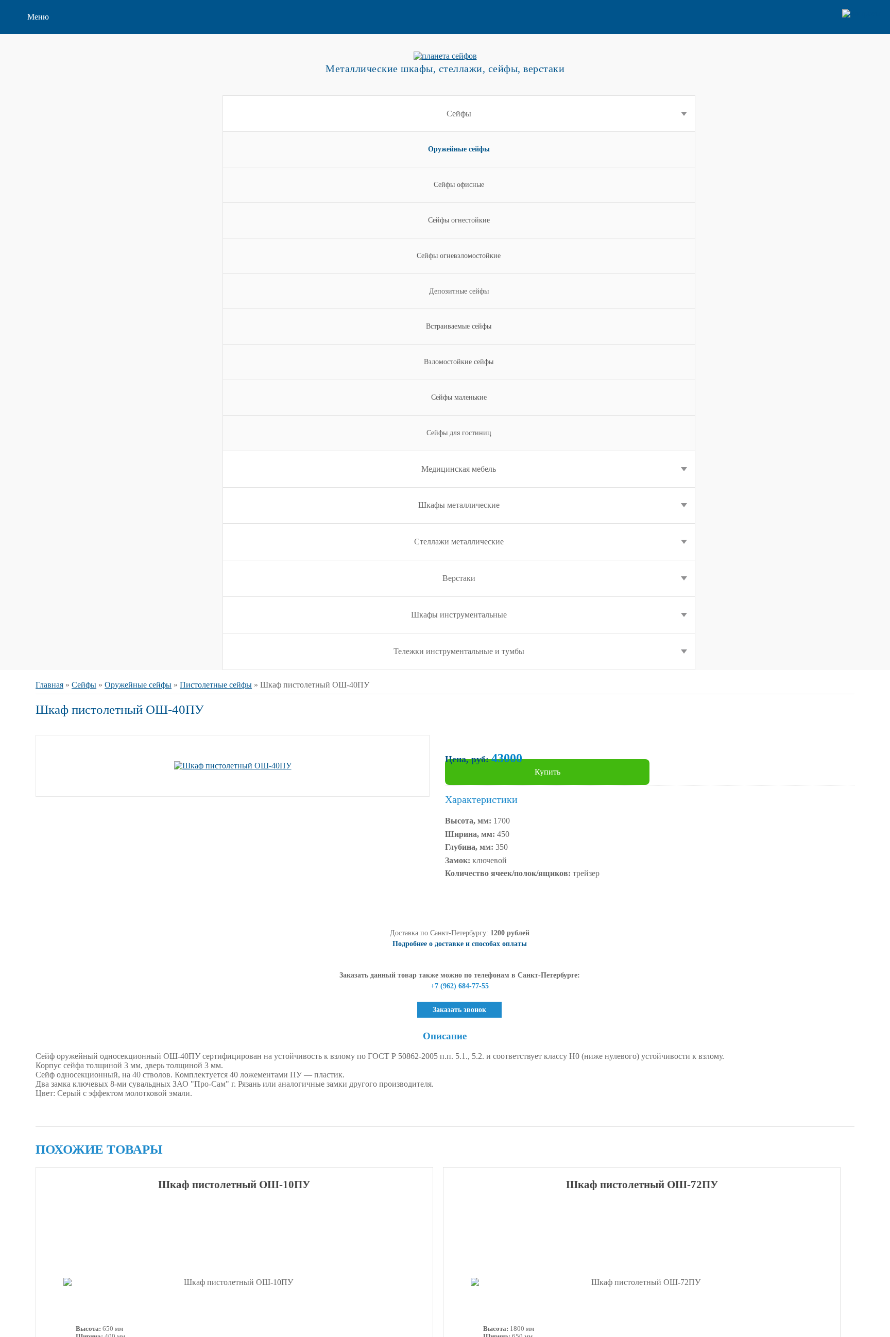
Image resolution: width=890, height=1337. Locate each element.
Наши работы (51, 145)
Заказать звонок (459, 1010)
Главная (49, 684)
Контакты (44, 161)
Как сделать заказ (58, 79)
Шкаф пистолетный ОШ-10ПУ (234, 1184)
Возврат (41, 95)
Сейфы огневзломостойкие (459, 256)
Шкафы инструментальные (459, 614)
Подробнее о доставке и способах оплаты (459, 944)
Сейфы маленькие (459, 397)
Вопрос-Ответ (52, 128)
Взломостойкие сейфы (458, 362)
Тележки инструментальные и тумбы (458, 651)
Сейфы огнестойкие (459, 220)
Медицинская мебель (458, 469)
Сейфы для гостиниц (458, 433)
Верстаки (458, 578)
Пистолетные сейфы (216, 684)
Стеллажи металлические (459, 541)
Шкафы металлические (459, 505)
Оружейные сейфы (138, 684)
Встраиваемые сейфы (458, 326)
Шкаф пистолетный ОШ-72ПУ (642, 1184)
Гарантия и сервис (59, 62)
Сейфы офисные (459, 184)
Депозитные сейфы (459, 291)
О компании (49, 46)
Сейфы (459, 113)
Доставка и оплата (59, 112)
